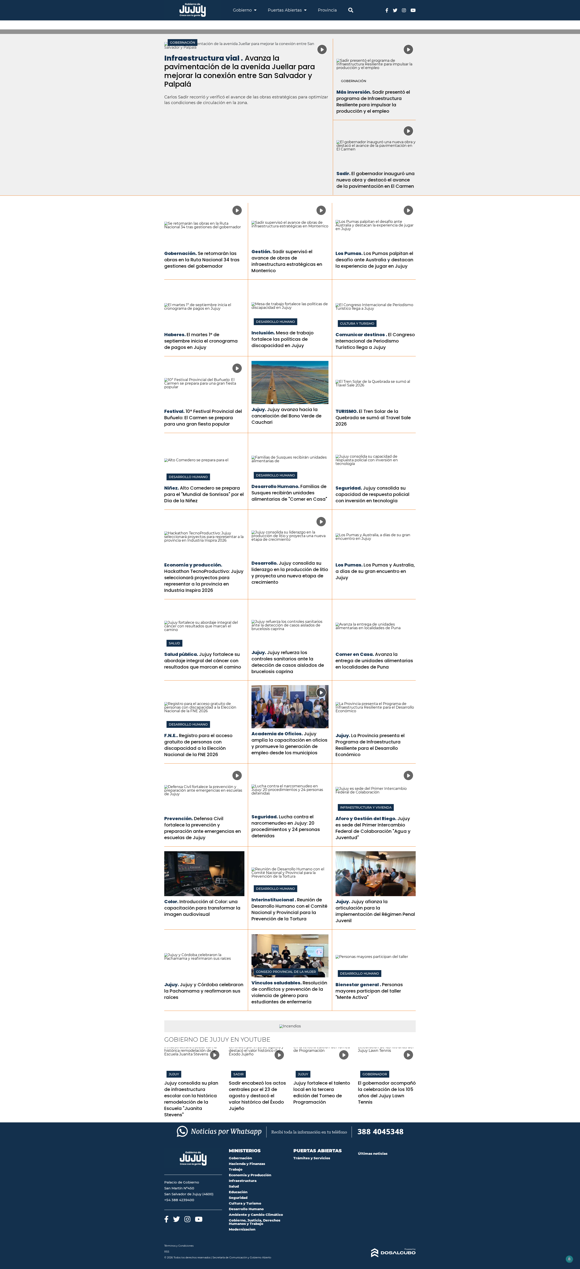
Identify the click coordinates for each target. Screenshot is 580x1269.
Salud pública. (181, 654)
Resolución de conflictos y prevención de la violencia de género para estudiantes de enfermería (289, 992)
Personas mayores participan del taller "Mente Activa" (369, 990)
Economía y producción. (193, 565)
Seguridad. (349, 488)
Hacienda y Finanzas (247, 1164)
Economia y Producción (250, 1175)
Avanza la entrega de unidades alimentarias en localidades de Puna (374, 660)
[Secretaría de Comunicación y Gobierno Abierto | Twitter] (395, 10)
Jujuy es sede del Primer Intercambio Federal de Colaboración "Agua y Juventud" (373, 828)
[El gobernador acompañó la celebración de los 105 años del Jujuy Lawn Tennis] (387, 1064)
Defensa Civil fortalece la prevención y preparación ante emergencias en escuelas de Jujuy (202, 828)
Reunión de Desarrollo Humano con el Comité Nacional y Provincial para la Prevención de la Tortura (289, 909)
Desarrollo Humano (275, 321)
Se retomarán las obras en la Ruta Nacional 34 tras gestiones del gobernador (201, 259)
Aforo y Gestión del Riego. (366, 818)
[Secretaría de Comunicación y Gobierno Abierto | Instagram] (404, 10)
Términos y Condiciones (178, 1245)
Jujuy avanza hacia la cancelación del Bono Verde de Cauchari (286, 415)
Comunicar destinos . (361, 334)
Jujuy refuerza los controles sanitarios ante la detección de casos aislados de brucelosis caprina (287, 662)
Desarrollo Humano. (275, 486)
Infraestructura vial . (203, 58)
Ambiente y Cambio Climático (256, 1214)
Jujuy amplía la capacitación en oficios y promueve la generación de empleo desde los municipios (289, 743)
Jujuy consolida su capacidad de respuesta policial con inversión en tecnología (372, 494)
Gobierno (243, 10)
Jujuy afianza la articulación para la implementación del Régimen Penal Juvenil (375, 911)
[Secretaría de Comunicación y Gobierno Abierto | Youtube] (413, 10)
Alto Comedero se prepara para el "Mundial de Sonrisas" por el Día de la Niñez (204, 494)
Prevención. (178, 818)
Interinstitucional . (273, 900)
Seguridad (238, 1197)
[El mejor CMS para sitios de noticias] (387, 1252)
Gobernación (182, 42)
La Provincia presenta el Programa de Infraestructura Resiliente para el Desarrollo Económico (370, 745)
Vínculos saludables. (276, 983)
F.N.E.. (171, 735)
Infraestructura (242, 1181)
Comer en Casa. (355, 654)
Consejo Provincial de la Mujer (286, 971)
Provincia (327, 10)
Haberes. (175, 334)
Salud (174, 643)
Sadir (238, 1074)
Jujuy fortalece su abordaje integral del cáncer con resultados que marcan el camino (202, 660)
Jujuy (174, 1074)
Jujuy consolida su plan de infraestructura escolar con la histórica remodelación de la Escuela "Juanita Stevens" (191, 1099)
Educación (238, 1192)
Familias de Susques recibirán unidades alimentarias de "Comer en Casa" (289, 492)
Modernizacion (242, 1229)
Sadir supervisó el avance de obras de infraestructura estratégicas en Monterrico (286, 261)
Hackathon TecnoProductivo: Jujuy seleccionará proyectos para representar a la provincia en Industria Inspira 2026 (204, 580)
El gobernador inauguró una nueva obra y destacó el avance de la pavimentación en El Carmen (375, 179)
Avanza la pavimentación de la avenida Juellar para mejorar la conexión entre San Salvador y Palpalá (239, 71)
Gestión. (261, 251)
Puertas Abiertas (285, 10)
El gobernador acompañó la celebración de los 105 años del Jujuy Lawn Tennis (387, 1092)
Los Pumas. (349, 253)
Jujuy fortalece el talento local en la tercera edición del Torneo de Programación (321, 1092)
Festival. (174, 411)
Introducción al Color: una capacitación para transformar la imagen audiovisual (202, 907)
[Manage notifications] (569, 1259)
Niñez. (171, 488)
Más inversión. (353, 92)
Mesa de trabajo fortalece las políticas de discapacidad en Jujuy (282, 339)
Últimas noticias (372, 1153)
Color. (171, 901)
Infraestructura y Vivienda (366, 807)
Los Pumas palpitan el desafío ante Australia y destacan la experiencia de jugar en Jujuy (374, 259)
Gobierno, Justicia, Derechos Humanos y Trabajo (254, 1222)
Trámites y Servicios (311, 1158)
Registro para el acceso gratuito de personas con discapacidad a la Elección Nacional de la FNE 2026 (198, 745)
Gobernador (374, 1074)
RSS (166, 1251)
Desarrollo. (264, 563)
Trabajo (235, 1169)
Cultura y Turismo (357, 323)
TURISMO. (347, 411)
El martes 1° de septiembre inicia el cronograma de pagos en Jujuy (201, 340)
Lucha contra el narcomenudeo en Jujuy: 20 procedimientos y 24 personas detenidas (285, 826)
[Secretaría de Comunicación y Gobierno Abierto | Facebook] (386, 10)
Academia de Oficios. (277, 734)
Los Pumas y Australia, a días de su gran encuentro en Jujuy (375, 571)
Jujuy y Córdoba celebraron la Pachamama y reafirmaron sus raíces (203, 990)
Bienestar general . (358, 984)
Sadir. (343, 173)
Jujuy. (258, 409)
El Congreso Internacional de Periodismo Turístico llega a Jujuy (375, 340)
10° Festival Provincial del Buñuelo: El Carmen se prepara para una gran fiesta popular (203, 417)
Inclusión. (263, 333)
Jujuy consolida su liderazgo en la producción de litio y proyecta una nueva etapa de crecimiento (289, 572)
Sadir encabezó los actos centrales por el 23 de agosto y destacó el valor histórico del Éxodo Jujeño (257, 1096)
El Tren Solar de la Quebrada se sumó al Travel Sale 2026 (373, 417)
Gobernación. (180, 253)
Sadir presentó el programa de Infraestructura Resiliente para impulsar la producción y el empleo (373, 101)
